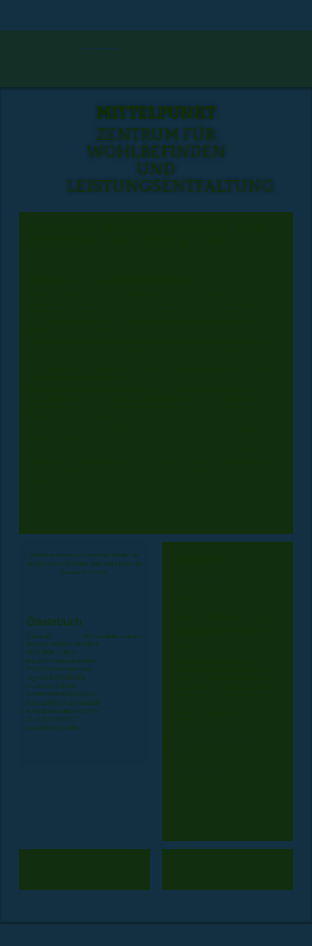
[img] (156, 15)
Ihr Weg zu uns (189, 58)
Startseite (100, 39)
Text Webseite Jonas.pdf (207, 732)
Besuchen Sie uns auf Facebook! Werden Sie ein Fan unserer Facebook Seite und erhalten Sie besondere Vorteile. (85, 563)
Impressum (247, 58)
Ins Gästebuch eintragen (113, 635)
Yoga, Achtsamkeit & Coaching (96, 58)
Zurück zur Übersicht (195, 581)
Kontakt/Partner (161, 77)
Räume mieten (156, 39)
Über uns (211, 39)
